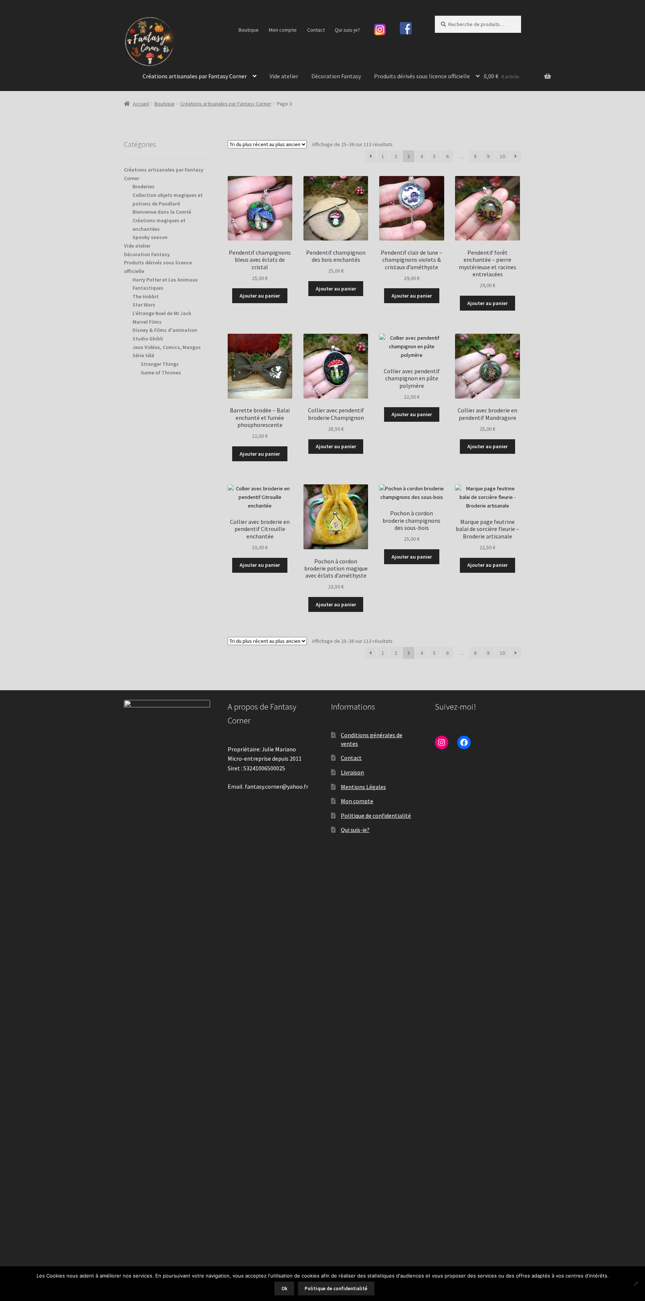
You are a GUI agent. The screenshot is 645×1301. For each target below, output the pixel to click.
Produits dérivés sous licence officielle (422, 76)
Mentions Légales (363, 787)
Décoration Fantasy (336, 76)
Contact (316, 29)
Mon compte (283, 29)
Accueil (141, 103)
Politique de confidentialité (376, 815)
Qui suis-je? (347, 29)
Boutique (249, 29)
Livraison (352, 772)
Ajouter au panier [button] (260, 295)
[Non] (635, 1283)
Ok (284, 1288)
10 (502, 156)
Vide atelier (283, 76)
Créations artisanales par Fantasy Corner (195, 76)
